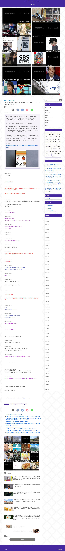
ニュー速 (48, 112)
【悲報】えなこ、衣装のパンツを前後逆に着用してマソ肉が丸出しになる (21, 428)
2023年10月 (47, 309)
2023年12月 (47, 304)
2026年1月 (47, 237)
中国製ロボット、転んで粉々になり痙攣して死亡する (17, 421)
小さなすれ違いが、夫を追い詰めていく (14, 414)
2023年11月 (47, 306)
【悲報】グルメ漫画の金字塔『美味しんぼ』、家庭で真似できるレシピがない (22, 430)
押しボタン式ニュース (51, 211)
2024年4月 (47, 293)
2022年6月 (47, 352)
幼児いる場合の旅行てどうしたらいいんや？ (15, 427)
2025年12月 (47, 240)
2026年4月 (47, 229)
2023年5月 (47, 323)
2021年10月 (47, 373)
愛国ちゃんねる (50, 210)
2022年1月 (47, 365)
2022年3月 (47, 360)
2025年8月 (47, 250)
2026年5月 (47, 226)
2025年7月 (47, 253)
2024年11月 (47, 275)
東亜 (47, 122)
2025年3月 (47, 264)
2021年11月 (47, 371)
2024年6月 (47, 288)
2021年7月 (47, 381)
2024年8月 (47, 282)
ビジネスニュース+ (49, 117)
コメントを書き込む (22, 539)
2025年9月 (47, 248)
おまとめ (48, 198)
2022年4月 (47, 357)
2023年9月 (47, 312)
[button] (60, 100)
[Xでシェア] (13, 110)
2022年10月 (47, 341)
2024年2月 (47, 298)
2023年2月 (47, 331)
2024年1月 (47, 301)
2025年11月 (47, 242)
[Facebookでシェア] (17, 110)
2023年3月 (47, 328)
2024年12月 (47, 272)
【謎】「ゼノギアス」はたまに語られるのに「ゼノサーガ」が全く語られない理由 (23, 416)
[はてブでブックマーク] (22, 110)
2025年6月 (47, 256)
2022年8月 (47, 347)
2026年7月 (47, 221)
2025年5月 (47, 258)
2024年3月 (47, 296)
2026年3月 (47, 232)
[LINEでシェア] (32, 110)
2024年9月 (47, 280)
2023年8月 (47, 315)
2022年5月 (47, 355)
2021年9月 (47, 376)
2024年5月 (47, 290)
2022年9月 (47, 344)
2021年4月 (47, 389)
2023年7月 (47, 317)
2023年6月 (47, 320)
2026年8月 (47, 218)
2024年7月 (47, 285)
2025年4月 (47, 261)
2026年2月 (47, 234)
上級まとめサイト (50, 206)
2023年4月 (47, 325)
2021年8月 (47, 379)
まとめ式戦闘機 (50, 205)
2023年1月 (47, 333)
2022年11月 (47, 339)
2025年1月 (47, 269)
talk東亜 (47, 110)
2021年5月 (47, 387)
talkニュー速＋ (49, 107)
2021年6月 (47, 384)
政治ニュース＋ (49, 120)
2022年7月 (47, 349)
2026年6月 (47, 224)
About (61, 547)
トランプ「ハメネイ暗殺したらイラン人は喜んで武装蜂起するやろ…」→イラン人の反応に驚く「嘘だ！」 (53, 176)
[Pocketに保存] (27, 110)
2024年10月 (47, 277)
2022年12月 (47, 336)
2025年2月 (47, 267)
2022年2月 (47, 363)
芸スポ (47, 125)
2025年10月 (47, 245)
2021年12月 (47, 368)
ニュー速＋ (48, 115)
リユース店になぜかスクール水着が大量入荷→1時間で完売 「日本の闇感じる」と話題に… (53, 190)
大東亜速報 (49, 208)
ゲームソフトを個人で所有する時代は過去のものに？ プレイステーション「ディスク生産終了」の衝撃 (53, 170)
